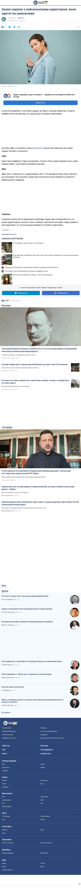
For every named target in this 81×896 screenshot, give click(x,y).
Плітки (42, 863)
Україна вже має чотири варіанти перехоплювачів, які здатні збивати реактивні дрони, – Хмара (38, 487)
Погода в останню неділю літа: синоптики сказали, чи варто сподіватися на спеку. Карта (35, 381)
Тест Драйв (6, 816)
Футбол (4, 780)
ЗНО (3, 803)
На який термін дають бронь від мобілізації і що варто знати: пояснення (35, 364)
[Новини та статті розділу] (5, 301)
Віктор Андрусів (7, 599)
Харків (42, 764)
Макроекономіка (45, 843)
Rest (4, 585)
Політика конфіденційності (49, 731)
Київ (3, 764)
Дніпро (42, 767)
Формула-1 (5, 787)
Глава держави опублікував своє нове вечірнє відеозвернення (23, 477)
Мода (42, 866)
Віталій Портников (8, 612)
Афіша (4, 863)
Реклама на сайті (7, 734)
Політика (44, 746)
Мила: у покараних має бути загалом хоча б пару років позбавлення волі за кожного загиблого (32, 701)
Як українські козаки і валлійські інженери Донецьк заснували (27, 622)
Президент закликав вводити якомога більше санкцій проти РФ (24, 508)
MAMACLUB (44, 853)
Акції (3, 819)
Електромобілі (45, 816)
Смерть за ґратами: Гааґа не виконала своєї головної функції (27, 609)
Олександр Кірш (7, 705)
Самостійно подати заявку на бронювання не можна (20, 368)
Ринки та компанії (7, 843)
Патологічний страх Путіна (13, 687)
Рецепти (4, 830)
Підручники (44, 796)
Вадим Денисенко (8, 677)
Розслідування (46, 750)
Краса (4, 866)
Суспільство (45, 754)
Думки (5, 591)
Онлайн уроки (6, 800)
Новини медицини (8, 853)
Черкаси (5, 770)
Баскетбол (43, 780)
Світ (4, 750)
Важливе (6, 305)
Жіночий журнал (7, 870)
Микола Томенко (8, 625)
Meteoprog (37, 148)
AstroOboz (12, 18)
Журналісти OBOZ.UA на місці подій (51, 738)
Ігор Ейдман (6, 690)
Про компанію (6, 728)
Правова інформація (8, 731)
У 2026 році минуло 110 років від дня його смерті (19, 355)
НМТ (42, 803)
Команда (43, 728)
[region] (40, 130)
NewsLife (21, 18)
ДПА (41, 800)
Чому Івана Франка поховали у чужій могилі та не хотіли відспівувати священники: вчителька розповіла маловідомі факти (39, 350)
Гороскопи (5, 230)
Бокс (42, 783)
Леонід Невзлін (7, 665)
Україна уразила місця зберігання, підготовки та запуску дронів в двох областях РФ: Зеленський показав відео (40, 503)
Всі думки (5, 712)
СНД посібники (7, 806)
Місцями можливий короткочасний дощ (16, 386)
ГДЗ (3, 796)
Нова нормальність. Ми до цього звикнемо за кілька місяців (26, 674)
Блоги (4, 754)
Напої (42, 830)
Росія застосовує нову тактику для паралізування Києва (25, 596)
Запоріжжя (5, 767)
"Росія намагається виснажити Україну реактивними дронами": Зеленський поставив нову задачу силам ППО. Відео (36, 472)
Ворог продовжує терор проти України (15, 492)
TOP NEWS (7, 427)
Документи (44, 734)
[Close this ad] (79, 883)
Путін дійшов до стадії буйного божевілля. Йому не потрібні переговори (32, 661)
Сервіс (42, 819)
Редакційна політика (8, 234)
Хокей (4, 783)
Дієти (4, 833)
